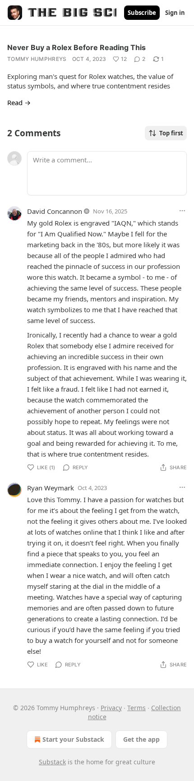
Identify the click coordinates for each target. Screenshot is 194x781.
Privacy (111, 707)
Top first (171, 133)
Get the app (141, 739)
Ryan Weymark (50, 487)
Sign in (175, 13)
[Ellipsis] (182, 210)
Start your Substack (73, 739)
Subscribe (142, 13)
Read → (19, 102)
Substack (52, 762)
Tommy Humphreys (37, 58)
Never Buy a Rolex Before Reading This (76, 47)
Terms (136, 707)
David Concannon (54, 211)
